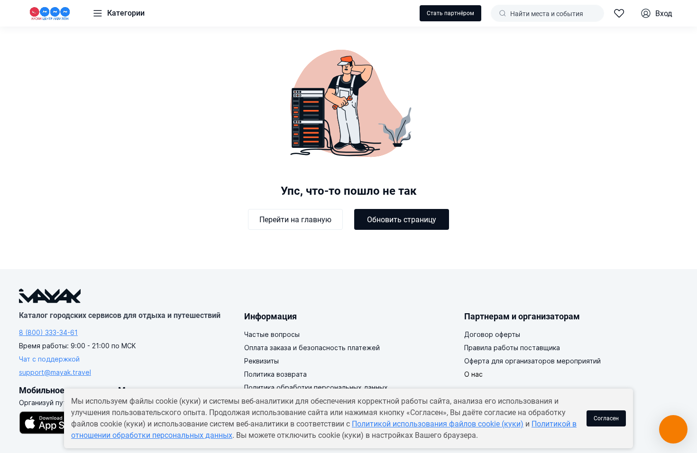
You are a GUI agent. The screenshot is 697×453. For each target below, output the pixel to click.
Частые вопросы (272, 334)
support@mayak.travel (55, 372)
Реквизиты (261, 361)
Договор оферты (492, 334)
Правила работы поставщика (512, 348)
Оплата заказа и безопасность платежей (312, 348)
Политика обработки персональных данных (316, 387)
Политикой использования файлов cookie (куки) (437, 423)
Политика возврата (275, 374)
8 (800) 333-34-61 (48, 332)
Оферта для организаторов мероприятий (532, 361)
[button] (118, 13)
